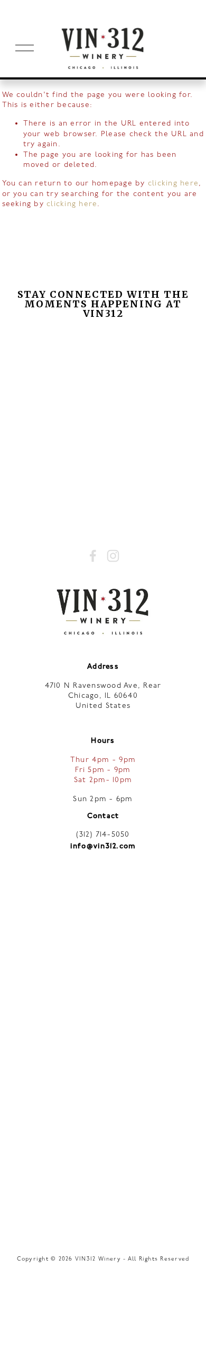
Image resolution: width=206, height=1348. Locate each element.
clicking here (173, 183)
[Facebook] (93, 555)
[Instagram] (113, 555)
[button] (35, 350)
